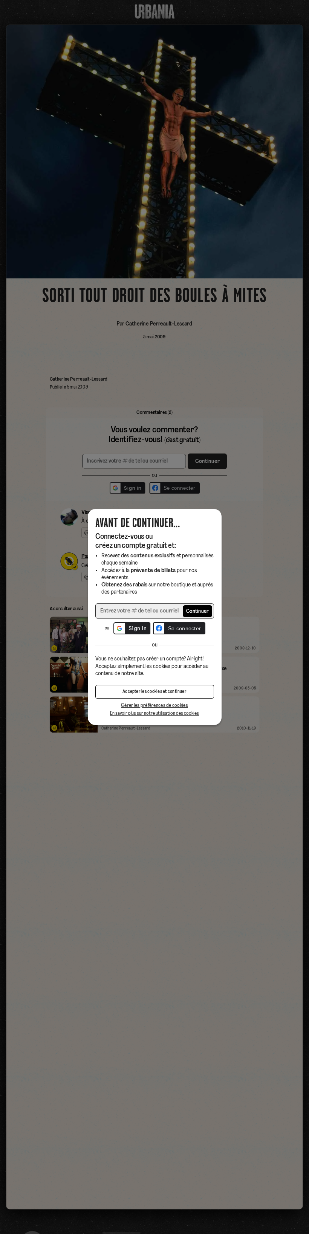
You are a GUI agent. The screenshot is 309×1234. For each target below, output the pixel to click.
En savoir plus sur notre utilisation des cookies (154, 713)
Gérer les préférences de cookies (154, 705)
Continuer (197, 611)
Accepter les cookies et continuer (154, 691)
